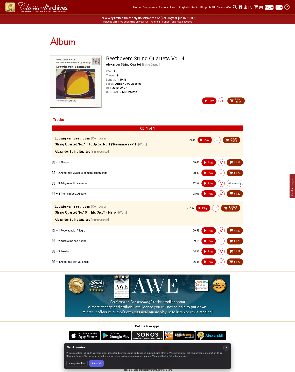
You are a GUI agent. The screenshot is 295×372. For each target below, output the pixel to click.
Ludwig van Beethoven (72, 138)
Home (137, 7)
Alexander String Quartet (123, 64)
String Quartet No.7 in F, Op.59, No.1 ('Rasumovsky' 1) (96, 144)
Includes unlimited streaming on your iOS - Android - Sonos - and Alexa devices (147, 21)
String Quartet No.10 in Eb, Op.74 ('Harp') (86, 212)
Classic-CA (224, 7)
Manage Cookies (77, 363)
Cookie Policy (168, 356)
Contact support (292, 186)
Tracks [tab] (58, 120)
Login (269, 7)
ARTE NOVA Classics (128, 83)
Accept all (96, 363)
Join (279, 7)
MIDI (212, 7)
